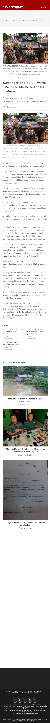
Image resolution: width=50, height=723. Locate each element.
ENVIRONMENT (38, 691)
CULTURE (24, 693)
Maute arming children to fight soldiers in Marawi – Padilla (13, 331)
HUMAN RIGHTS (18, 691)
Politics (6, 104)
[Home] (3, 21)
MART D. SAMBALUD (14, 99)
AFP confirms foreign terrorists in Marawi (11, 343)
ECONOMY (28, 691)
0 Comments (11, 107)
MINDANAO (15, 693)
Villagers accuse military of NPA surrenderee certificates (25, 523)
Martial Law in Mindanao (34, 102)
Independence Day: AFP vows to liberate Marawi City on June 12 (34, 331)
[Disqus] (25, 561)
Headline (9, 102)
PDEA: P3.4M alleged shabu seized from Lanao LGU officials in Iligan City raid (25, 450)
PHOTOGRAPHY (33, 693)
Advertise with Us (22, 720)
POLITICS (8, 691)
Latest (18, 102)
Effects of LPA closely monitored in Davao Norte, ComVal (25, 400)
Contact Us (33, 720)
